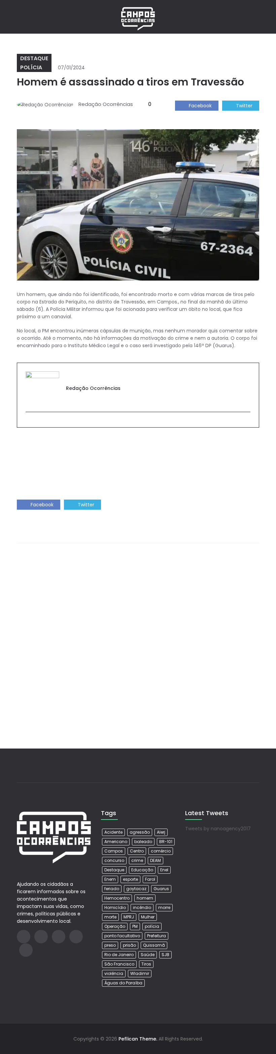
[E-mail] (29, 423)
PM (135, 926)
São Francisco (119, 964)
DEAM (155, 860)
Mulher (147, 917)
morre (164, 907)
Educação (142, 870)
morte (110, 917)
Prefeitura (156, 936)
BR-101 (165, 841)
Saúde (147, 954)
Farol (150, 879)
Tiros (146, 964)
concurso (114, 860)
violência (113, 973)
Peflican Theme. (138, 1038)
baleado (143, 841)
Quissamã (154, 945)
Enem (110, 879)
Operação (114, 926)
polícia (152, 926)
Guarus (161, 889)
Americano (115, 841)
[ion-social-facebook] (23, 936)
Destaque (34, 58)
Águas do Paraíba (123, 983)
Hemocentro (117, 898)
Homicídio (115, 907)
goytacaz (136, 889)
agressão (140, 832)
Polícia (31, 67)
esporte (130, 879)
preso (110, 945)
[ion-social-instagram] (76, 936)
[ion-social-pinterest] (26, 950)
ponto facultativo (122, 936)
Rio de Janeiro (119, 954)
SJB (165, 954)
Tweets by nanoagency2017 (218, 828)
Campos (113, 851)
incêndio (142, 907)
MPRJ (129, 917)
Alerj (161, 832)
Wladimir (139, 973)
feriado (111, 889)
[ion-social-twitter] (58, 936)
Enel (164, 870)
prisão (129, 945)
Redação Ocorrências (105, 104)
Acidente (113, 832)
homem (145, 898)
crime (137, 860)
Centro (137, 851)
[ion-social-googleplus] (41, 936)
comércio (161, 851)
